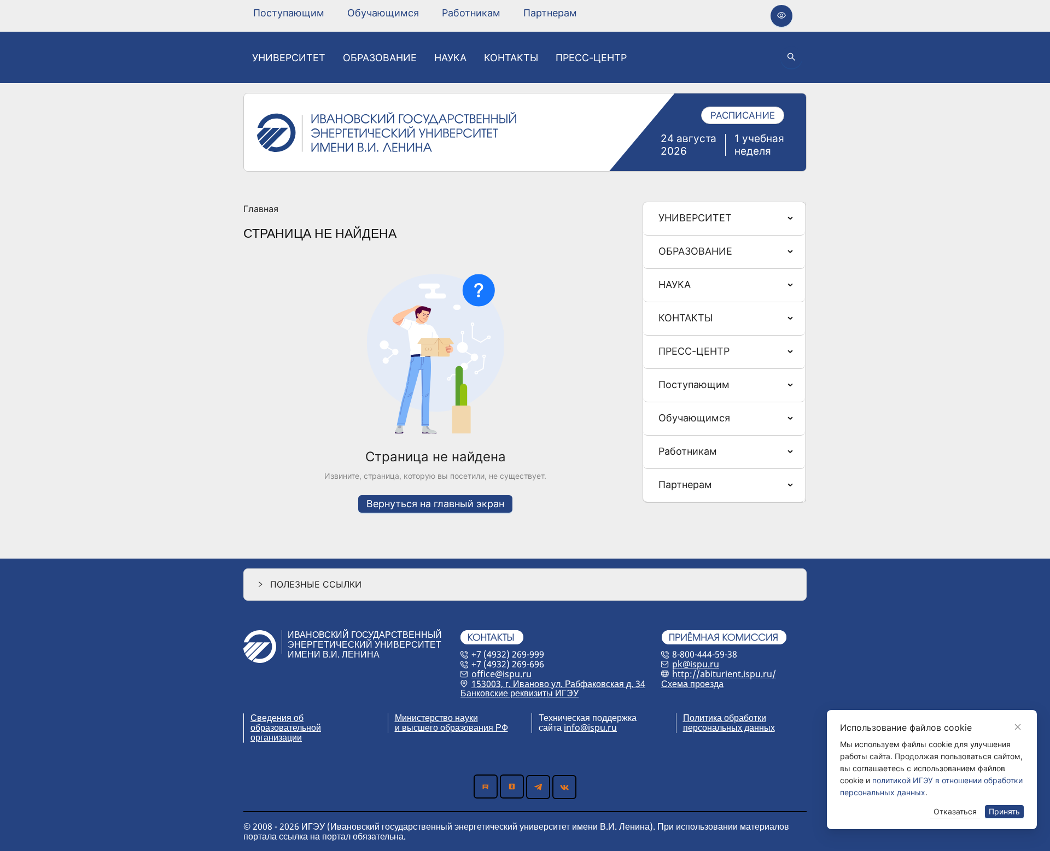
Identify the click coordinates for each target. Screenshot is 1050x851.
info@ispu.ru (590, 727)
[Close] (1018, 727)
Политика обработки (724, 718)
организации (276, 737)
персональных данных (729, 727)
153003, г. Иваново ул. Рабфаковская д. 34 (558, 684)
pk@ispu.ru (695, 664)
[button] (525, 584)
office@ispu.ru (501, 674)
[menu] (415, 13)
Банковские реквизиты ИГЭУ (519, 693)
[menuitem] (288, 13)
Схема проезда (692, 684)
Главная (260, 209)
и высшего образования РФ (451, 727)
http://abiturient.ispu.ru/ (724, 674)
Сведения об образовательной (285, 722)
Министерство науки (436, 718)
